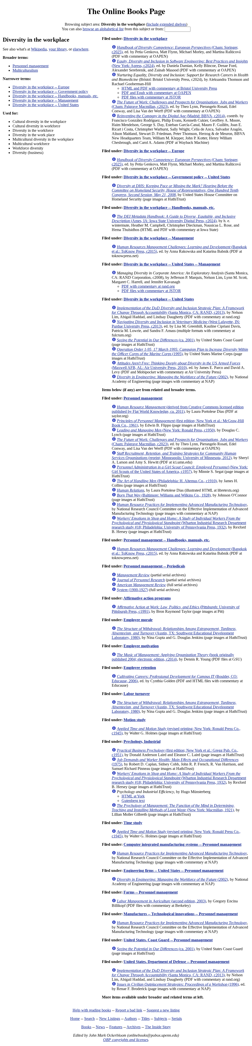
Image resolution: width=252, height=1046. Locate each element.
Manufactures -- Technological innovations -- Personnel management (181, 914)
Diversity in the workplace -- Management (45, 100)
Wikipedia (39, 49)
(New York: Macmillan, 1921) (173, 807)
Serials (177, 1018)
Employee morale (138, 620)
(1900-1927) (132, 590)
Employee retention (140, 667)
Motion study (135, 720)
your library (58, 49)
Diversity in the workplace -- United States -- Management (172, 264)
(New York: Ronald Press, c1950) (166, 430)
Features (115, 1027)
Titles (145, 1018)
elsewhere (80, 49)
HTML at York (133, 796)
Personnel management (30, 66)
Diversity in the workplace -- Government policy (50, 91)
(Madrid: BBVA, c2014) (171, 116)
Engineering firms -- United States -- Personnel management (173, 870)
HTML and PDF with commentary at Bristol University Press (169, 88)
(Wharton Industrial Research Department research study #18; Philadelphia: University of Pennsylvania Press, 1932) (179, 522)
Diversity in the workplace (145, 38)
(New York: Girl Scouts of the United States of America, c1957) (180, 469)
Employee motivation (141, 646)
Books (86, 1027)
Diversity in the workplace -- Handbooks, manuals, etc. (55, 96)
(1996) (178, 984)
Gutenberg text (133, 800)
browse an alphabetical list (103, 29)
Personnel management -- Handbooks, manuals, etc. (167, 540)
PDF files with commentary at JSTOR (151, 97)
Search (89, 1018)
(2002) (172, 377)
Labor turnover (137, 694)
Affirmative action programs (147, 598)
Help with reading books (92, 1010)
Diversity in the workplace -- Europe (41, 87)
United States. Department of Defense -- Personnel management (176, 962)
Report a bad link (128, 1010)
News (100, 1027)
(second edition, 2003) (161, 901)
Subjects (160, 1018)
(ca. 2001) (155, 340)
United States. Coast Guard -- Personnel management (168, 940)
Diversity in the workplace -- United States (46, 105)
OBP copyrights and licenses (125, 1040)
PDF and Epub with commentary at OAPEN (156, 93)
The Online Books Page (126, 11)
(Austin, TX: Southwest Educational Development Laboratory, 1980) (174, 633)
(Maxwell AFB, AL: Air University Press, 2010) (176, 365)
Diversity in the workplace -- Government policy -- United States (177, 177)
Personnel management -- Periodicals (154, 566)
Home (75, 1018)
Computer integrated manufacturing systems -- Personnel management (182, 844)
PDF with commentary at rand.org (148, 286)
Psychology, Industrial (142, 741)
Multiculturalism (25, 70)
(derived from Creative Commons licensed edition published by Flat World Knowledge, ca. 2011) (178, 409)
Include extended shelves (166, 24)
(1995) (180, 351)
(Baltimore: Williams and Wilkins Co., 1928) (164, 495)
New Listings (109, 1018)
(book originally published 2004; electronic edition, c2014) (173, 657)
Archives (133, 1027)
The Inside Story (158, 1027)
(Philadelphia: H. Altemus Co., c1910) (167, 481)
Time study (133, 823)
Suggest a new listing (163, 1010)
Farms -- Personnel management (151, 892)
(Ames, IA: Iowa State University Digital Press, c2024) (174, 218)
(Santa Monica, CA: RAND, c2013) (178, 310)
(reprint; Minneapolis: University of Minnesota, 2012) (174, 455)
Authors (130, 1018)
